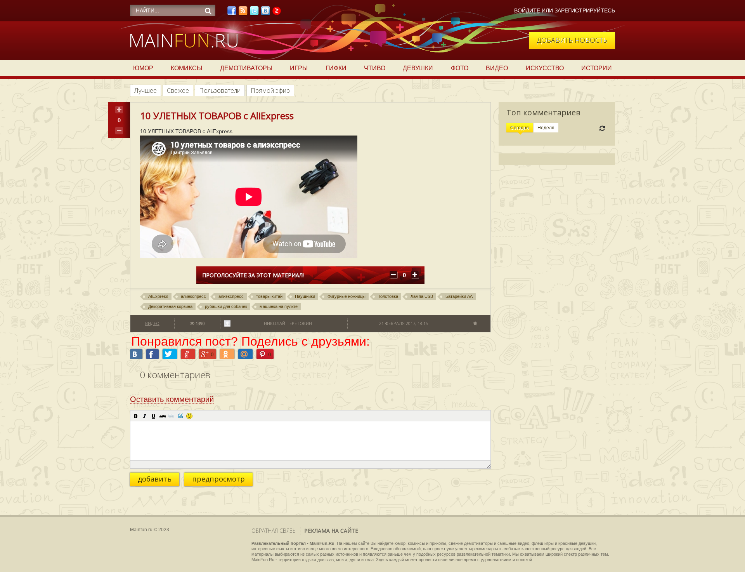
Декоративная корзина (170, 306)
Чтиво (374, 68)
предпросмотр (218, 478)
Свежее (178, 90)
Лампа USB (422, 296)
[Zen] (276, 12)
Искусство (545, 68)
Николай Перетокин (288, 323)
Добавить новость (572, 40)
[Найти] (207, 10)
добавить (155, 478)
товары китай (269, 296)
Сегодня (519, 127)
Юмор (143, 68)
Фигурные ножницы (346, 296)
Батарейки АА (459, 296)
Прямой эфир (270, 90)
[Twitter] (254, 12)
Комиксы (186, 68)
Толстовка (388, 296)
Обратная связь (273, 530)
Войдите (527, 10)
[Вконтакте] (265, 12)
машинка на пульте (279, 306)
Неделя (545, 127)
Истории (596, 68)
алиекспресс (193, 296)
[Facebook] (231, 12)
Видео (497, 68)
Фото (459, 68)
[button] (136, 416)
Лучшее (145, 90)
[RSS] (243, 12)
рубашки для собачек (226, 306)
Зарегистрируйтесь (584, 10)
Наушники (305, 296)
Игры (299, 68)
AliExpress (158, 296)
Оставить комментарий (172, 399)
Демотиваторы (246, 68)
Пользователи (220, 90)
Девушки (418, 68)
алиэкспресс (231, 296)
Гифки (336, 68)
